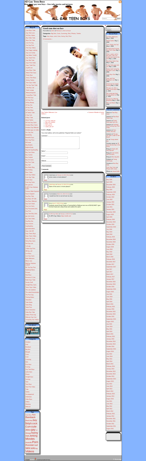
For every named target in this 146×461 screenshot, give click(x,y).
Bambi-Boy (29, 135)
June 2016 (109, 296)
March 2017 (109, 274)
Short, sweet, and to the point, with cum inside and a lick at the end (112, 56)
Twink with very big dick (112, 149)
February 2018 (110, 259)
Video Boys (29, 399)
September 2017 (111, 267)
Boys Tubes (29, 172)
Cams (27, 354)
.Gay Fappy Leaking (31, 50)
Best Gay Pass (30, 140)
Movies (30, 438)
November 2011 (110, 421)
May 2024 (109, 189)
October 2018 (110, 244)
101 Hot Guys (29, 97)
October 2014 (110, 346)
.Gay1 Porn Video (31, 63)
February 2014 (110, 366)
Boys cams (48, 123)
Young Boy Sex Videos (32, 319)
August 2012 (110, 398)
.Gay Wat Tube (30, 60)
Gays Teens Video (31, 236)
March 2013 (109, 391)
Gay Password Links (31, 208)
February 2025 (110, 187)
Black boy (29, 420)
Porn (35, 442)
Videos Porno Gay (31, 314)
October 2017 (110, 264)
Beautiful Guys (30, 137)
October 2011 (110, 423)
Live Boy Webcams (112, 37)
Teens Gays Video (31, 287)
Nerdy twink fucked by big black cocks (112, 69)
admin (53, 30)
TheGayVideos (30, 297)
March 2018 (109, 256)
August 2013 (110, 381)
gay (33, 429)
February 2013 (110, 393)
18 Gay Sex (29, 105)
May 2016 (109, 299)
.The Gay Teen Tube (31, 85)
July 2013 (109, 383)
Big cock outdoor (50, 122)
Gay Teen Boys (30, 369)
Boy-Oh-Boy (29, 170)
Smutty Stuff (29, 282)
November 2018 (111, 242)
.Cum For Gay (30, 43)
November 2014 (111, 344)
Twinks (27, 392)
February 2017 (110, 276)
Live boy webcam (50, 120)
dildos (28, 430)
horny (34, 432)
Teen (27, 382)
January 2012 (110, 416)
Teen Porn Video (30, 387)
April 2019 (109, 234)
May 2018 (109, 252)
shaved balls (116, 171)
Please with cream (111, 169)
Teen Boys (29, 384)
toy (37, 448)
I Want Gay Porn (30, 248)
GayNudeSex (29, 226)
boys (29, 423)
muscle (29, 442)
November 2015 (111, 314)
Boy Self (28, 165)
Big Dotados (29, 145)
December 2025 (111, 184)
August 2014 (110, 351)
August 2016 (110, 291)
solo (32, 448)
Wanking (28, 404)
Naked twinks (110, 40)
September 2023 (111, 192)
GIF (37, 430)
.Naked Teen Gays (31, 72)
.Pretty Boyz (29, 75)
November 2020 (111, 212)
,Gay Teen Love (30, 33)
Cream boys (29, 179)
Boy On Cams (30, 160)
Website (43, 160)
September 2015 (111, 319)
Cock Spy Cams (111, 167)
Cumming (28, 359)
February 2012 (110, 413)
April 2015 (109, 331)
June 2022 (109, 199)
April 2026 (109, 182)
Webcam (28, 406)
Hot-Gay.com (29, 243)
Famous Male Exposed (32, 191)
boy (35, 420)
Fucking (28, 367)
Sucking (28, 379)
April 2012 (109, 408)
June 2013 (109, 386)
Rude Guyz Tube (30, 280)
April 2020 (109, 217)
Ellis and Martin (110, 103)
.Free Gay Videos (31, 48)
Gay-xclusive (29, 223)
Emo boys (28, 364)
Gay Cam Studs (30, 203)
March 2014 (109, 364)
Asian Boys (29, 415)
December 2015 (111, 311)
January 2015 (110, 339)
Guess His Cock (30, 238)
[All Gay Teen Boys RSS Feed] (120, 1)
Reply (45, 180)
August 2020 (110, 214)
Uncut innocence (30, 309)
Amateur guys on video (32, 130)
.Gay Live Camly (30, 52)
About (41, 23)
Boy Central (29, 155)
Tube (27, 389)
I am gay (28, 246)
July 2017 (109, 269)
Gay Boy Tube (30, 196)
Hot (27, 436)
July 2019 (109, 229)
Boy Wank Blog (30, 167)
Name (43, 151)
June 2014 (109, 356)
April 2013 (109, 388)
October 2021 (110, 204)
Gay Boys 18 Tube (31, 198)
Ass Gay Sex (29, 132)
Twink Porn (29, 307)
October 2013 (110, 376)
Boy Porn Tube (30, 162)
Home (27, 23)
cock (34, 423)
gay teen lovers (30, 216)
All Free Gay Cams (31, 122)
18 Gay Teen (29, 107)
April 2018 (109, 254)
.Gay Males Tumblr (31, 55)
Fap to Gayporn (30, 193)
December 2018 (111, 239)
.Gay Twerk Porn (30, 58)
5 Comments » (47, 39)
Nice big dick (115, 157)
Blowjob (28, 352)
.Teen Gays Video (31, 82)
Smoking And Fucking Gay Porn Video (112, 49)
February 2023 (110, 194)
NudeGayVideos (30, 270)
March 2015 (109, 334)
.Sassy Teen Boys (31, 77)
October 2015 (110, 316)
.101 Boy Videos (30, 35)
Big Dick (28, 349)
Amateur (28, 342)
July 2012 (109, 401)
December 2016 (111, 281)
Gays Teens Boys (31, 233)
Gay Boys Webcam (31, 201)
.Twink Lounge (30, 90)
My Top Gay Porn (31, 267)
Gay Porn (28, 211)
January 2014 (110, 369)
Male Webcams (30, 258)
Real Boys (28, 275)
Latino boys (29, 372)
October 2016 (110, 286)
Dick (27, 362)
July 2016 (109, 294)
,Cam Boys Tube (30, 30)
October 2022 (110, 197)
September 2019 (111, 227)
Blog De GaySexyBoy (32, 150)
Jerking (33, 435)
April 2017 (109, 271)
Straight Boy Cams (31, 285)
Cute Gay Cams (30, 182)
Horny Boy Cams (30, 241)
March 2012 (109, 411)
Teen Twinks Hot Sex (112, 44)
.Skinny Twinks (30, 80)
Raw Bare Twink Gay (112, 61)
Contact (48, 23)
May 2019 (109, 232)
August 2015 (110, 321)
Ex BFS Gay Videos (54, 213)
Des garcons (29, 184)
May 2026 (109, 179)
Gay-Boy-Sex (29, 221)
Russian (30, 445)
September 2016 (111, 289)
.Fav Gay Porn (30, 45)
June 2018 (109, 249)
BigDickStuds (29, 147)
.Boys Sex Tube (30, 40)
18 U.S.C (34, 23)
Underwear (29, 396)
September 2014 (111, 349)
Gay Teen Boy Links (31, 213)
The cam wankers (31, 290)
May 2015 (109, 329)
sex (28, 448)
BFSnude (28, 142)
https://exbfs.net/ (66, 216)
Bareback (28, 347)
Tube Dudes (29, 302)
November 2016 (111, 284)
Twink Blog (29, 305)
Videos (27, 401)
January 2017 (110, 279)
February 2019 (110, 237)
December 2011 (110, 418)
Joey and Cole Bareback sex (110, 79)
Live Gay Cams (30, 256)
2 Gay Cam (29, 115)
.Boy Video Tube (30, 38)
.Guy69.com (29, 67)
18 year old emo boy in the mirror (113, 145)
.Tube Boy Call (30, 87)
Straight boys (29, 377)
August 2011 (110, 428)
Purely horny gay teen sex (111, 121)
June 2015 (109, 326)
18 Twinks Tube (30, 112)
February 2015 (110, 336)
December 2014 (111, 341)
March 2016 (109, 304)
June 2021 (109, 207)
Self (36, 445)
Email (43, 156)
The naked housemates (32, 292)
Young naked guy (111, 160)
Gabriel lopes (52, 184)
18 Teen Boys (29, 110)
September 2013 (111, 379)
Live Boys (28, 253)
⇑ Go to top (117, 459)
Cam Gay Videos (30, 175)
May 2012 (109, 406)
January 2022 (110, 202)
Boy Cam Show (30, 152)
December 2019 (111, 222)
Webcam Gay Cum (31, 317)
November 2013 (111, 374)
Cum (28, 426)
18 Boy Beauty (30, 102)
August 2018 (110, 247)
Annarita (32, 459)
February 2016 (110, 306)
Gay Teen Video (30, 218)
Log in (115, 1)
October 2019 (110, 224)
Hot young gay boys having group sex (112, 94)
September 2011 (111, 426)
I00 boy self (29, 251)
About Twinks (29, 120)
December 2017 (111, 261)
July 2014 (109, 354)
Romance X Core (30, 277)
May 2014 (109, 359)
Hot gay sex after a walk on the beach (111, 88)
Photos (28, 374)
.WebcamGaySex (31, 92)
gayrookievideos (30, 228)
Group (28, 433)
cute (34, 426)
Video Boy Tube (30, 312)
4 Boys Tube (29, 117)
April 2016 (109, 301)
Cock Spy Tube (30, 177)
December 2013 (111, 371)
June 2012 (109, 403)
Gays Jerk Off (30, 231)
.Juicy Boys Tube (31, 70)
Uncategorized (30, 394)
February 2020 (110, 219)
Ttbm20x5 (28, 300)
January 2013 (110, 396)
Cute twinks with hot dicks (112, 153)
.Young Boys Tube (31, 95)
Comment (44, 135)
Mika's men (29, 261)
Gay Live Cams (30, 206)
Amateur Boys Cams (32, 125)
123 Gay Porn (29, 100)
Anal (27, 344)
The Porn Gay (30, 294)
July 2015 (109, 324)
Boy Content (29, 157)
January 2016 (110, 309)
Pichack (28, 272)
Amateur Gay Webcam (32, 127)
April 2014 (109, 361)
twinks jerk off (49, 126)
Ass (34, 414)
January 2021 (110, 209)
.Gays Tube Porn (30, 65)
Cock (27, 357)
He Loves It (48, 125)
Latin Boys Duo (110, 74)
